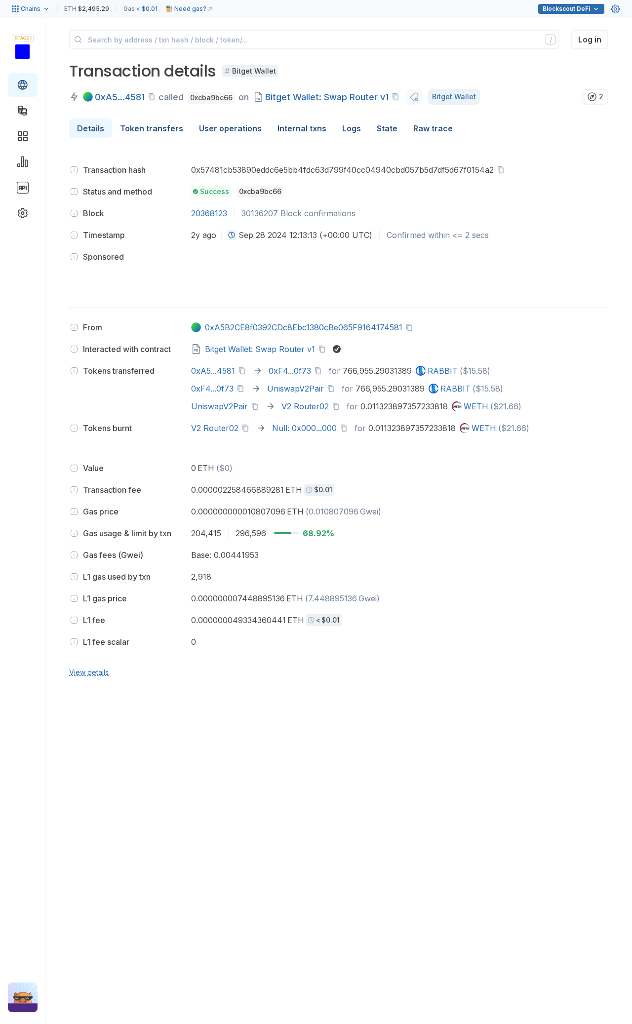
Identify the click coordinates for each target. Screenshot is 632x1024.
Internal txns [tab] (301, 128)
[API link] (23, 187)
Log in (589, 39)
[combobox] (232, 235)
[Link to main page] (22, 51)
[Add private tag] (414, 97)
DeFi (566, 8)
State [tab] (387, 128)
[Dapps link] (23, 136)
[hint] (74, 170)
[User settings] (615, 9)
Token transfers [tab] (151, 128)
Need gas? (190, 8)
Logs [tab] (351, 128)
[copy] (153, 97)
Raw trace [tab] (433, 128)
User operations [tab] (230, 128)
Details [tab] (90, 128)
